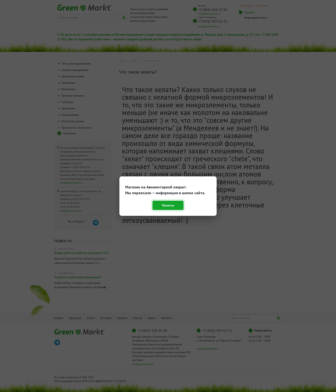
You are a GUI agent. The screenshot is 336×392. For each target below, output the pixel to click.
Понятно (168, 205)
